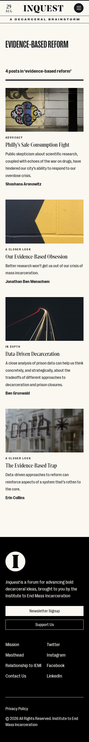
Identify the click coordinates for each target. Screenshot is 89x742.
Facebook (56, 665)
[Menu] (79, 8)
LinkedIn (54, 675)
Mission (12, 644)
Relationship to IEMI (23, 665)
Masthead (14, 654)
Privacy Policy (16, 708)
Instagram (56, 654)
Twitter (53, 644)
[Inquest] (43, 9)
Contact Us (15, 675)
